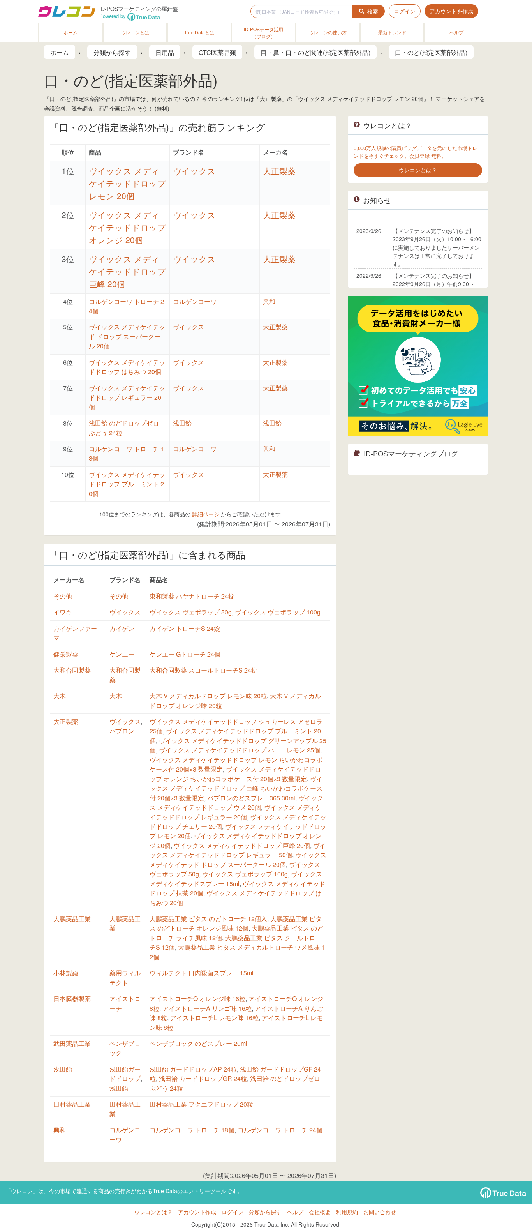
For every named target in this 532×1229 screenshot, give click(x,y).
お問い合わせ (379, 1212)
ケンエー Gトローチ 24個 (185, 654)
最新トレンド (392, 32)
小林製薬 (65, 972)
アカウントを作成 (451, 11)
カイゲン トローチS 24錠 (185, 628)
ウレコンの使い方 (328, 32)
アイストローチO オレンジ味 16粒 (197, 998)
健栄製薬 (65, 654)
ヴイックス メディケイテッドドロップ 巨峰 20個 (127, 271)
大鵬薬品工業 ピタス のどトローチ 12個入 (208, 918)
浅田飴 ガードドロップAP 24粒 (193, 1069)
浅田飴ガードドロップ (125, 1074)
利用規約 (347, 1212)
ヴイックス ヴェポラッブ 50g (191, 611)
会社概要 (320, 1212)
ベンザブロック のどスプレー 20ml (198, 1043)
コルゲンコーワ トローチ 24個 (280, 1129)
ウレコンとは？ (153, 1212)
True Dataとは (199, 32)
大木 (59, 695)
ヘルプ (456, 32)
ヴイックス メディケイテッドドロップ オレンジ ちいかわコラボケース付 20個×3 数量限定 (235, 774)
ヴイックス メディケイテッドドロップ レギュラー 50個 (238, 850)
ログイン (405, 11)
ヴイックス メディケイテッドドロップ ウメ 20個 (236, 802)
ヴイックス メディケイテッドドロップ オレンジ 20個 (127, 227)
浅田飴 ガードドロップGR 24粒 (203, 1078)
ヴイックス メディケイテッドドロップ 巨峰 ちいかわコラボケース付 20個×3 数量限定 (236, 788)
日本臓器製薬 (72, 998)
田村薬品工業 (72, 1104)
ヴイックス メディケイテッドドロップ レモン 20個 (127, 183)
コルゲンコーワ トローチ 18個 (192, 1129)
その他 (62, 596)
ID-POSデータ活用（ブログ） (263, 32)
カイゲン (121, 628)
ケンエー (121, 654)
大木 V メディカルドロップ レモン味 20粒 (208, 695)
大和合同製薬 (72, 670)
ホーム (70, 32)
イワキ (62, 611)
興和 (269, 301)
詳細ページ (205, 514)
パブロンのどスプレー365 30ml (251, 797)
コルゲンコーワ (195, 301)
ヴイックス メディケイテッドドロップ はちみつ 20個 (127, 367)
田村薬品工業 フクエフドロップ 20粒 (201, 1104)
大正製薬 (279, 171)
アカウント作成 (197, 1212)
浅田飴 (182, 422)
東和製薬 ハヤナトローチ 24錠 (192, 596)
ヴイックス (194, 171)
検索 (372, 11)
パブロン (121, 730)
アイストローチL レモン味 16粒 (214, 1017)
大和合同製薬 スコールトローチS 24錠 (203, 670)
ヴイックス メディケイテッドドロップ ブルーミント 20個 (127, 484)
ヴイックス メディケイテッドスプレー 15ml (236, 878)
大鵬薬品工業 (72, 918)
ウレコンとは (135, 32)
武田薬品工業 (72, 1043)
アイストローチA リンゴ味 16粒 (207, 1008)
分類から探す (265, 1212)
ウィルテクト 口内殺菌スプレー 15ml (202, 972)
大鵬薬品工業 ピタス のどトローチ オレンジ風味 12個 (236, 923)
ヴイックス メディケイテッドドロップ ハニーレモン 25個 (239, 749)
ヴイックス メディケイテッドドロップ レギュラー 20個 (127, 397)
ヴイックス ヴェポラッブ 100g (278, 611)
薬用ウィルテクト (125, 977)
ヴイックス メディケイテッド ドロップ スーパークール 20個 (127, 336)
